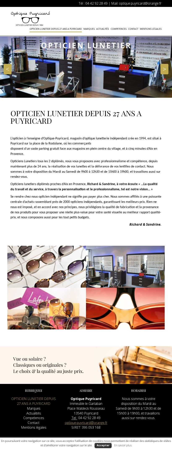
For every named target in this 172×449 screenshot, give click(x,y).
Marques (89, 28)
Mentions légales (151, 28)
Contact (133, 28)
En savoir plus (123, 445)
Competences (118, 28)
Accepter (103, 445)
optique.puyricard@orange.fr (140, 3)
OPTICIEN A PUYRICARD (30, 18)
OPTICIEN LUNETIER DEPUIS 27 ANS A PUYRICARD (56, 28)
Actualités (102, 28)
